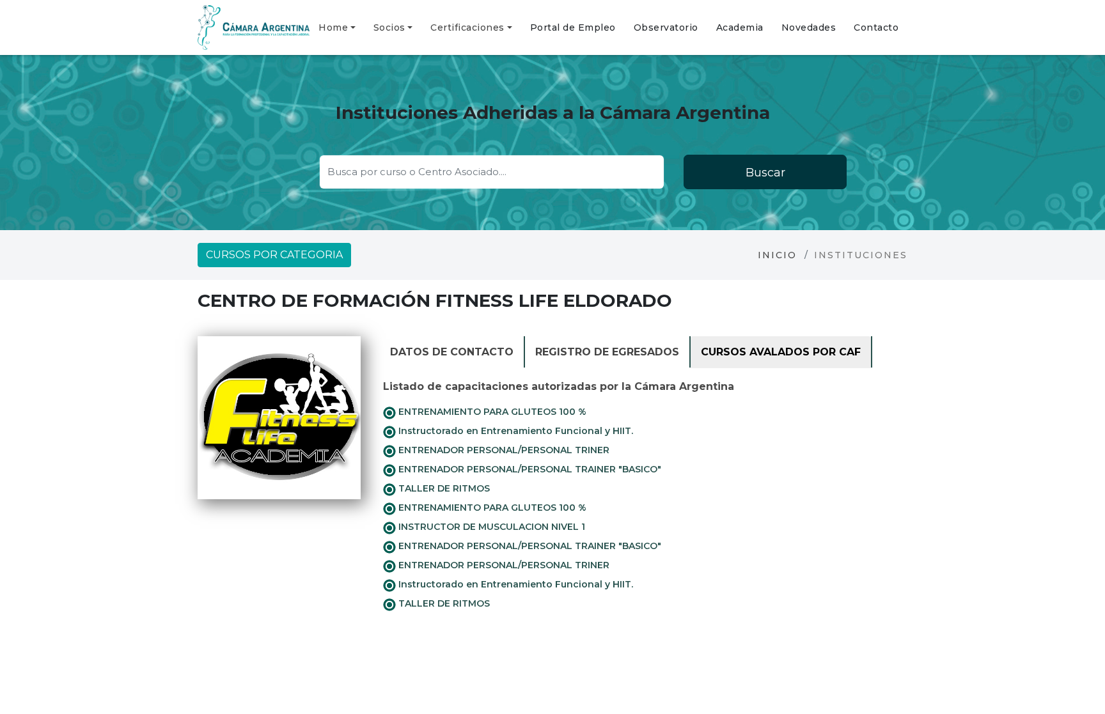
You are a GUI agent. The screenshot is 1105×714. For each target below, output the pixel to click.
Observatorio (666, 27)
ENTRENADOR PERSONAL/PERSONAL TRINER (502, 450)
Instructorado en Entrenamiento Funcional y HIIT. (514, 431)
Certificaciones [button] (467, 27)
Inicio (777, 255)
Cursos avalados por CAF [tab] (781, 352)
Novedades (808, 27)
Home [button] (333, 27)
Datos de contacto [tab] (451, 352)
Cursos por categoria (274, 255)
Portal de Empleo (573, 27)
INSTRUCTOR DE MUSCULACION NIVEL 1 (490, 526)
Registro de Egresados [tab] (607, 352)
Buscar (765, 173)
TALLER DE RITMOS (443, 488)
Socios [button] (389, 27)
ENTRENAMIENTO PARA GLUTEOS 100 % (491, 411)
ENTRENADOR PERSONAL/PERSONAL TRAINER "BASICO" (528, 469)
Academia (740, 27)
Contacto (876, 27)
